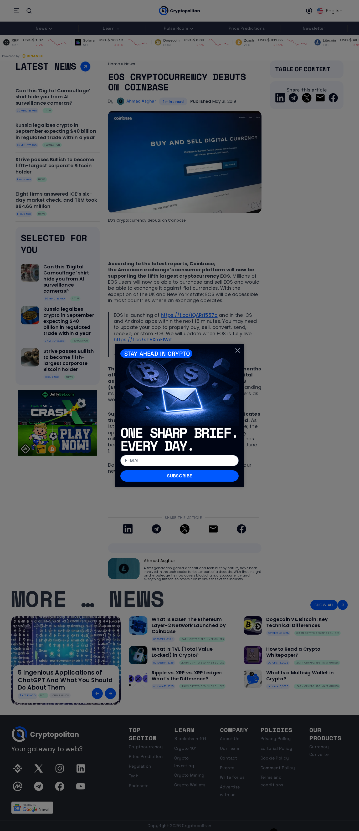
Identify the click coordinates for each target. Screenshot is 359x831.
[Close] (238, 350)
